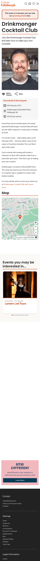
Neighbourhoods (7, 534)
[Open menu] (37, 3)
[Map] (29, 3)
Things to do (6, 523)
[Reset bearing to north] (35, 232)
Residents (6, 542)
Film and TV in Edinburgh (10, 531)
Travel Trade (6, 544)
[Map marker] (20, 217)
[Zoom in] (35, 226)
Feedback (5, 506)
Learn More (20, 480)
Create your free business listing (12, 503)
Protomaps (18, 237)
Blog (4, 536)
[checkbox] (7, 94)
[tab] (12, 315)
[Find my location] (35, 222)
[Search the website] (25, 3)
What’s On (6, 526)
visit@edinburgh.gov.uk (9, 501)
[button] (18, 94)
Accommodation (7, 528)
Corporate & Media (8, 539)
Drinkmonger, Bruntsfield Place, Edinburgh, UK (19, 110)
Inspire (5, 521)
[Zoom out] (35, 229)
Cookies (5, 559)
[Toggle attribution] (36, 237)
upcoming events (19, 16)
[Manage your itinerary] (33, 3)
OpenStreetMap (29, 237)
